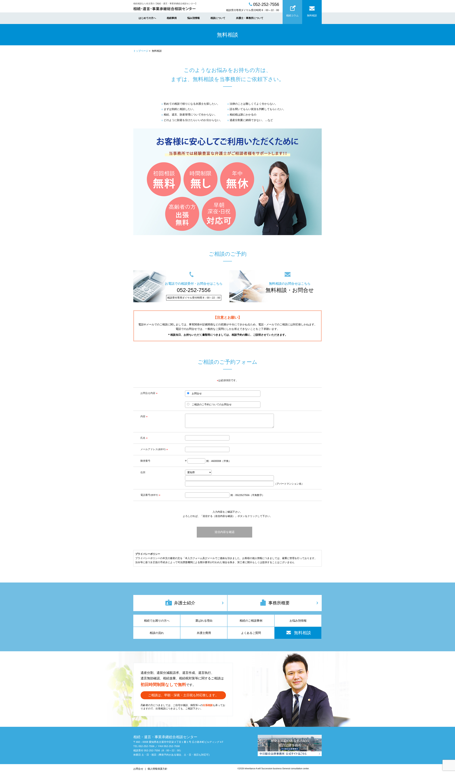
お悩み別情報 (298, 620)
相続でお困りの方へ (157, 620)
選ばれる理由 (203, 620)
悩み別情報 (193, 18)
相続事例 (172, 18)
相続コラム (292, 15)
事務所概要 (279, 602)
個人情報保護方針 (157, 768)
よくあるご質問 (251, 632)
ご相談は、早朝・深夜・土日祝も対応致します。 (183, 695)
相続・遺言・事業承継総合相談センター (165, 737)
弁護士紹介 (184, 602)
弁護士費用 (204, 632)
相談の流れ (157, 632)
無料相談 (312, 15)
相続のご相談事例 (251, 620)
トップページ (140, 50)
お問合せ (138, 768)
